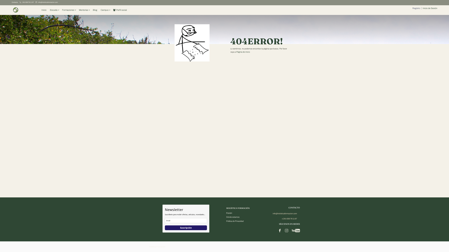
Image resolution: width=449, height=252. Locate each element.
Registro (416, 8)
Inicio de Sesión (430, 8)
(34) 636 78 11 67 (28, 2)
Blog (95, 10)
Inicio (44, 10)
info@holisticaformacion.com (48, 2)
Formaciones (68, 10)
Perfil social (121, 10)
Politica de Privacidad (235, 221)
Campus (105, 10)
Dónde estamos (232, 217)
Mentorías (83, 10)
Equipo (229, 213)
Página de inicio (243, 52)
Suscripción (186, 227)
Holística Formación (157, 247)
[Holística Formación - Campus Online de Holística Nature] (16, 10)
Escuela (53, 10)
